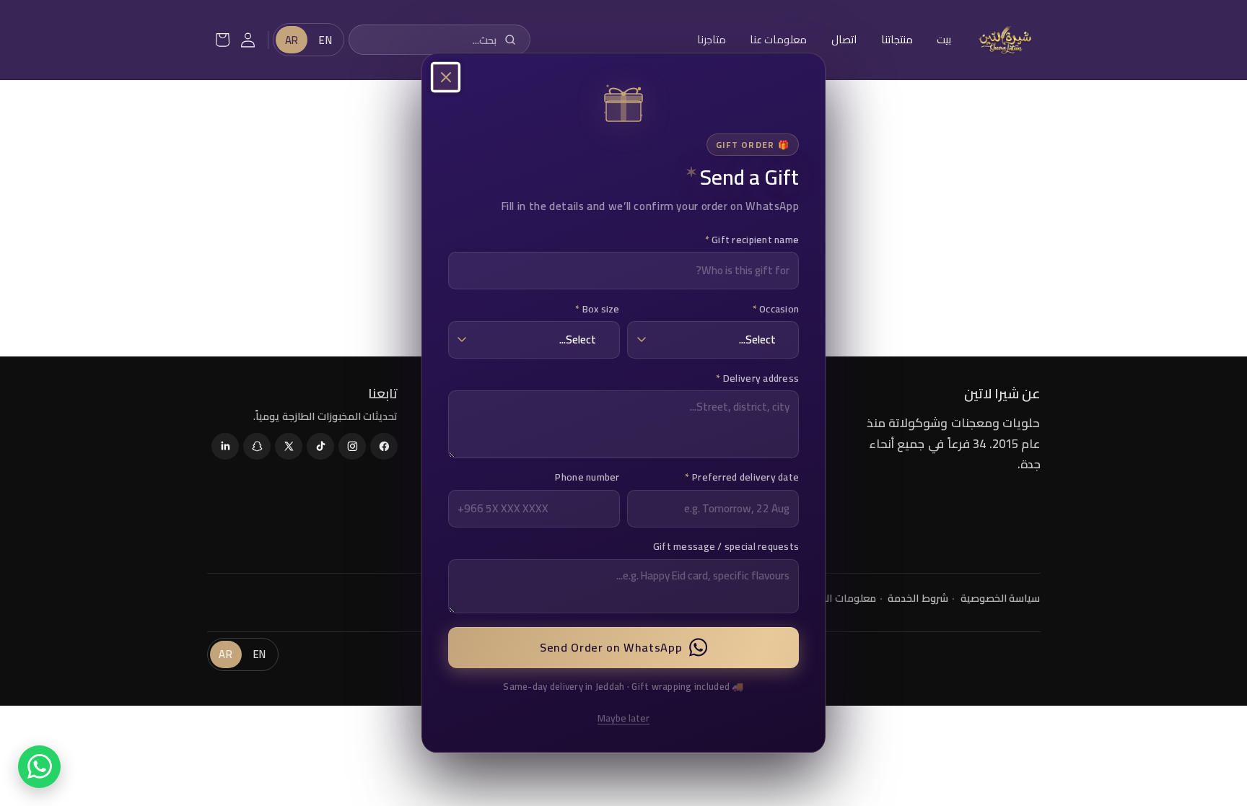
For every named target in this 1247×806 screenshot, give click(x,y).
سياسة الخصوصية (1001, 598)
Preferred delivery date (742, 477)
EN (325, 40)
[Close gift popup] (446, 77)
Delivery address (757, 377)
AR (292, 40)
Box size (597, 308)
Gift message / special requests (726, 546)
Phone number (587, 477)
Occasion (776, 308)
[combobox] (438, 39)
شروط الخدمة (918, 598)
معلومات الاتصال (838, 598)
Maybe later (623, 717)
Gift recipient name (752, 239)
